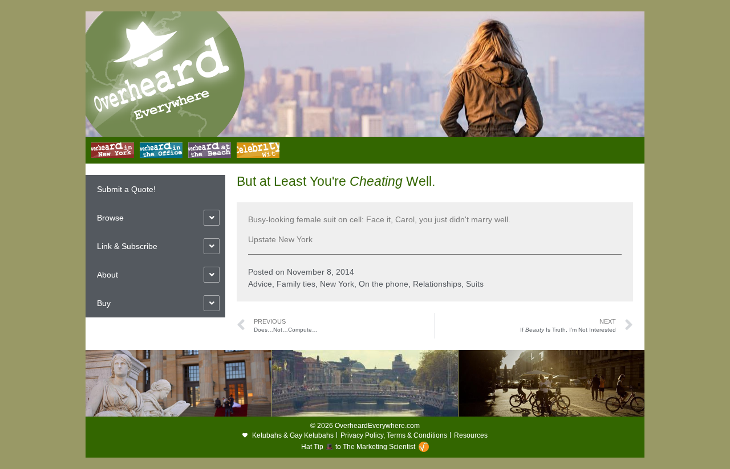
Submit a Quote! (126, 189)
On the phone (383, 283)
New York (337, 283)
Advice (260, 283)
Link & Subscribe (127, 246)
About (107, 274)
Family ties (296, 283)
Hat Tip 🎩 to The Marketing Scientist (358, 447)
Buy (104, 303)
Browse (110, 217)
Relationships (437, 283)
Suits (475, 283)
